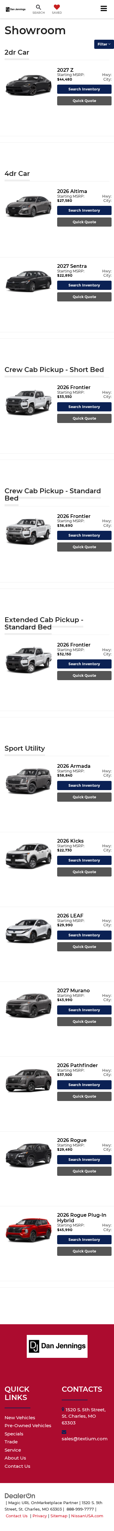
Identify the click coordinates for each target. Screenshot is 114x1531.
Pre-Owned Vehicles (28, 1425)
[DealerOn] (20, 1495)
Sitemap (58, 1516)
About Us (15, 1458)
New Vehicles (20, 1417)
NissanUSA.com (87, 1516)
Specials (14, 1434)
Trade (11, 1442)
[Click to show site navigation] (104, 9)
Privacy (40, 1516)
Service (13, 1450)
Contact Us (17, 1466)
